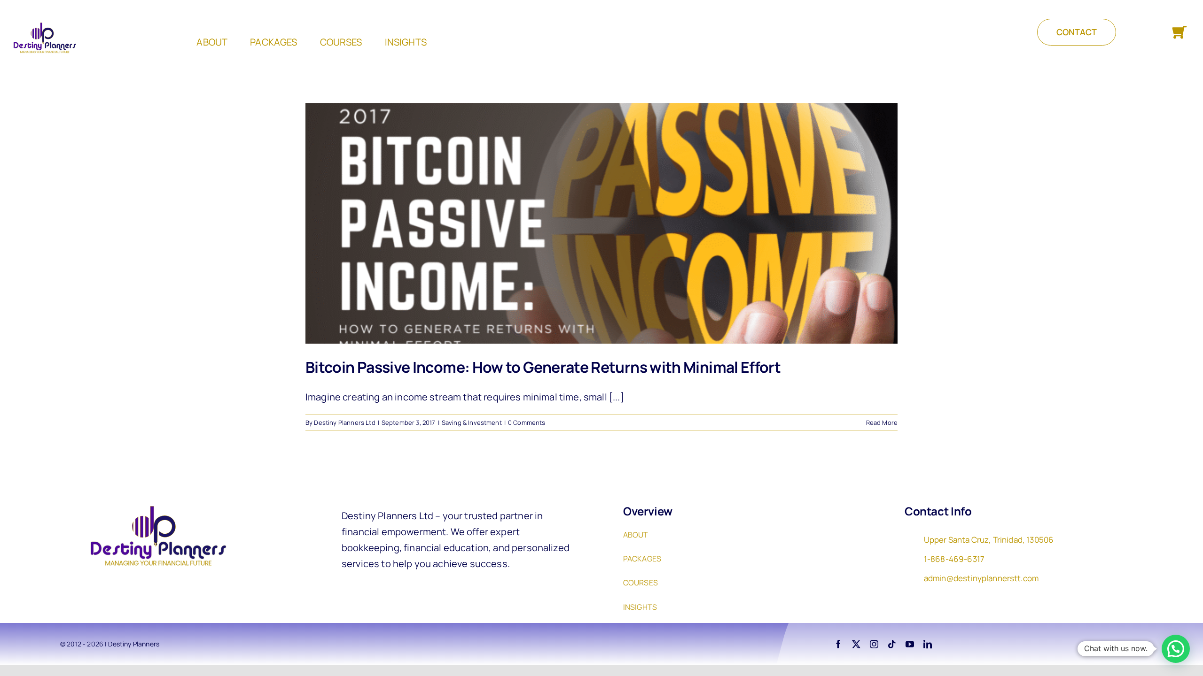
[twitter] (856, 644)
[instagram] (874, 644)
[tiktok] (892, 644)
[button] (1176, 649)
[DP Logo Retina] (154, 503)
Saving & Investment (472, 422)
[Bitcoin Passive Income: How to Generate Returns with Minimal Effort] (601, 223)
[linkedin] (927, 644)
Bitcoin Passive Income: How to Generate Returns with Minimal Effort (543, 367)
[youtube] (910, 644)
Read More (882, 422)
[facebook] (838, 644)
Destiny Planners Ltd (344, 422)
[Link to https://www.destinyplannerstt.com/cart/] (1179, 33)
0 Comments (527, 422)
